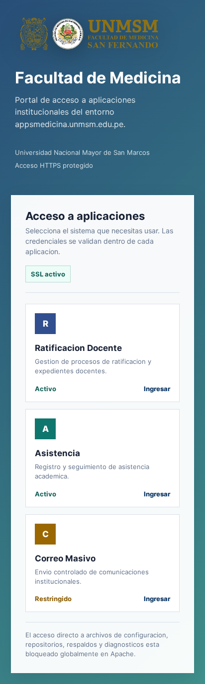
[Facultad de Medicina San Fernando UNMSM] (89, 34)
